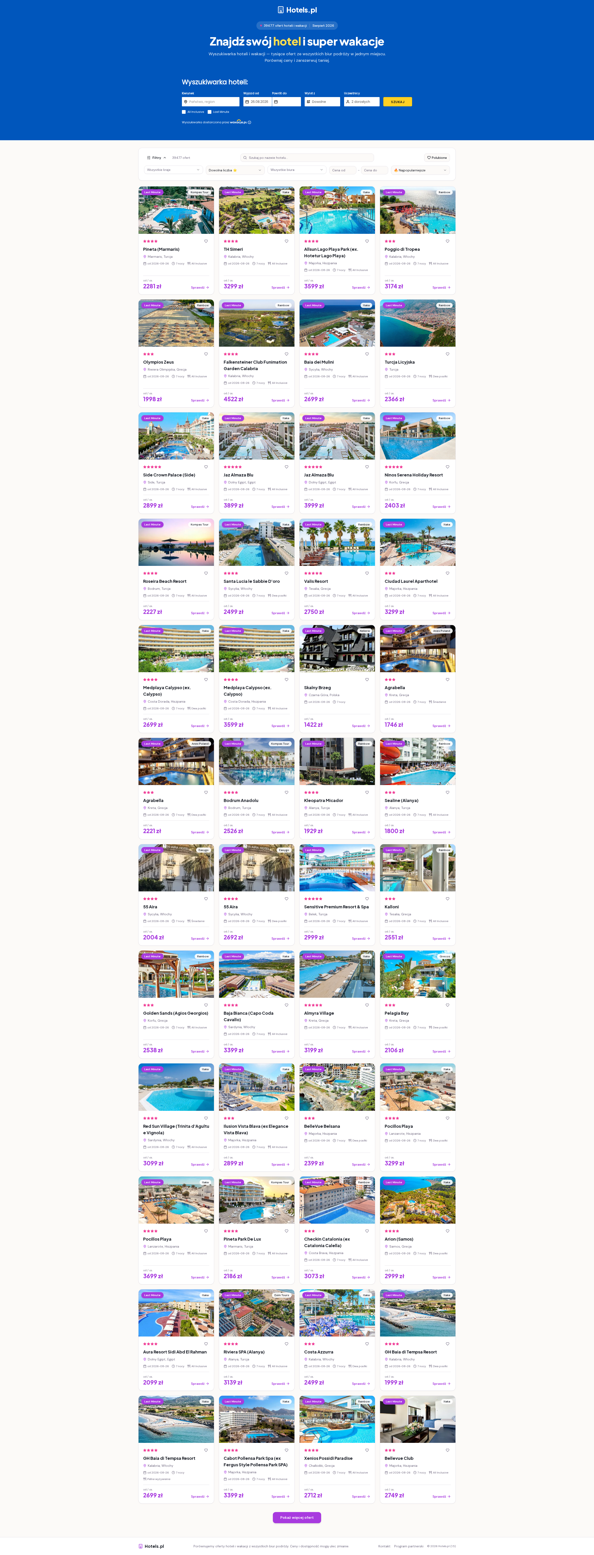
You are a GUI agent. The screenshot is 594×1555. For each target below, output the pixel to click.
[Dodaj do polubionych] (206, 241)
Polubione (439, 158)
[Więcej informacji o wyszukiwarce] (249, 122)
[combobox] (235, 170)
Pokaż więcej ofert (297, 1517)
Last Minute (221, 112)
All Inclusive (195, 112)
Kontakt (384, 1546)
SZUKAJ (397, 102)
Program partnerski (408, 1546)
